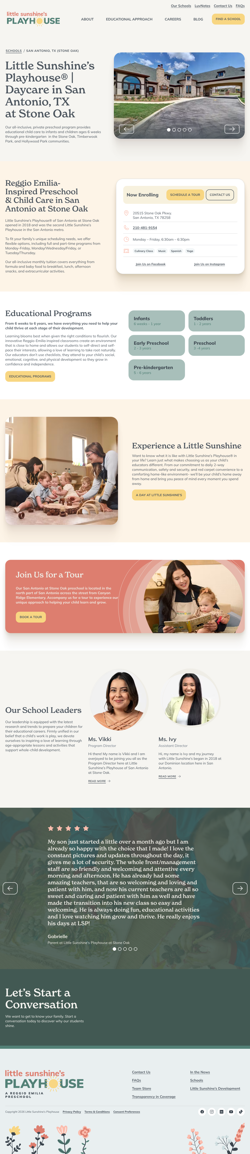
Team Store (141, 1088)
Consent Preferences (126, 1111)
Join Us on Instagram (209, 264)
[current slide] (169, 130)
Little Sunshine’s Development (215, 1088)
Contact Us (223, 5)
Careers (173, 19)
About (87, 19)
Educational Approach (129, 19)
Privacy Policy (72, 1111)
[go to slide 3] (179, 130)
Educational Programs (30, 376)
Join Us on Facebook (151, 264)
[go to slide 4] (184, 130)
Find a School (228, 19)
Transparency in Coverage (154, 1096)
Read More (97, 781)
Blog (198, 19)
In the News (200, 1072)
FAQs (240, 5)
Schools (14, 51)
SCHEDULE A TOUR (185, 195)
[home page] (33, 19)
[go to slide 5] (190, 130)
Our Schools (181, 5)
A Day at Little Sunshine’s (159, 495)
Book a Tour (31, 617)
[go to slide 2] (174, 130)
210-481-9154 (145, 227)
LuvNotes (202, 5)
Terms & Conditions (97, 1111)
